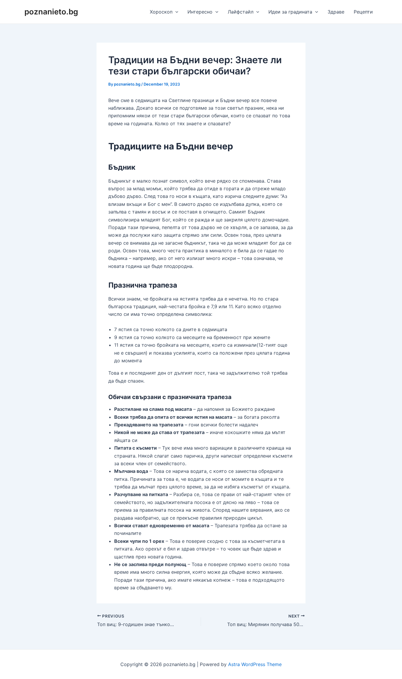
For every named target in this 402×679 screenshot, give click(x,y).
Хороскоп (161, 12)
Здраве (336, 12)
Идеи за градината (290, 12)
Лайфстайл (240, 12)
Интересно (199, 12)
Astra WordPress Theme (255, 664)
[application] (175, 12)
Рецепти (363, 12)
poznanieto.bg (51, 11)
